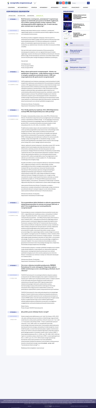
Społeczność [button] (75, 7)
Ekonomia (30, 15)
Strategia (34, 7)
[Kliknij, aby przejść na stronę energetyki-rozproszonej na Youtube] (63, 3)
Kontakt (85, 7)
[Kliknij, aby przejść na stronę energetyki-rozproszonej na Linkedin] (66, 3)
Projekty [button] (65, 7)
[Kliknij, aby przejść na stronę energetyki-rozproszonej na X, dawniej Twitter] (57, 3)
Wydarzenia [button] (43, 7)
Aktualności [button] (54, 7)
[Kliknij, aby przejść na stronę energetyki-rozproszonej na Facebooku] (60, 3)
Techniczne (21, 15)
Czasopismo (11, 7)
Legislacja (39, 15)
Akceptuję (48, 406)
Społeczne (12, 15)
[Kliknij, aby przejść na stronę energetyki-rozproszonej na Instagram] (69, 3)
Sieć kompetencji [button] (23, 7)
